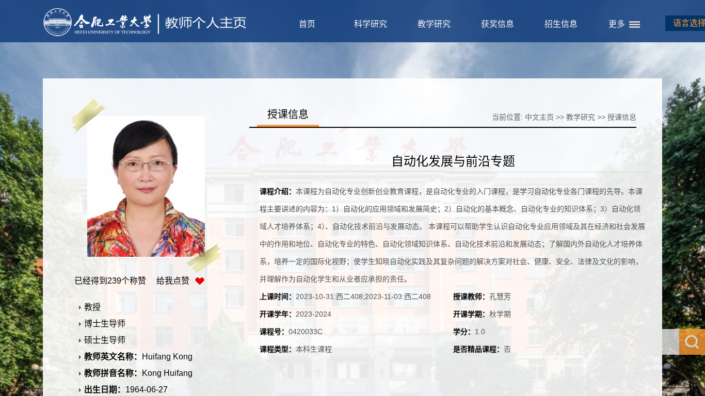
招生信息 (561, 24)
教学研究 (434, 24)
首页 (307, 24)
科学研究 (370, 24)
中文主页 (539, 117)
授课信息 (621, 117)
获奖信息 (497, 24)
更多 (616, 24)
